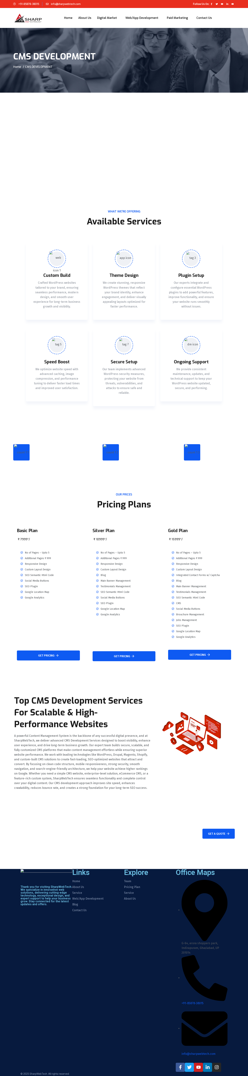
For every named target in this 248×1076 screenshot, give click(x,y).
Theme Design (124, 275)
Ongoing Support (191, 362)
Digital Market (107, 18)
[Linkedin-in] (227, 4)
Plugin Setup (191, 275)
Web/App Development (141, 18)
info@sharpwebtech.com (65, 4)
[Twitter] (217, 4)
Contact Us (204, 18)
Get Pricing (46, 655)
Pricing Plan (132, 887)
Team (127, 881)
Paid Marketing (177, 18)
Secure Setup (124, 362)
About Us (84, 18)
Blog (75, 904)
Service (77, 892)
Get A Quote (216, 833)
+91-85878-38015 (28, 4)
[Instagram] (216, 1067)
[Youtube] (222, 4)
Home (68, 18)
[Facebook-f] (211, 4)
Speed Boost (57, 362)
